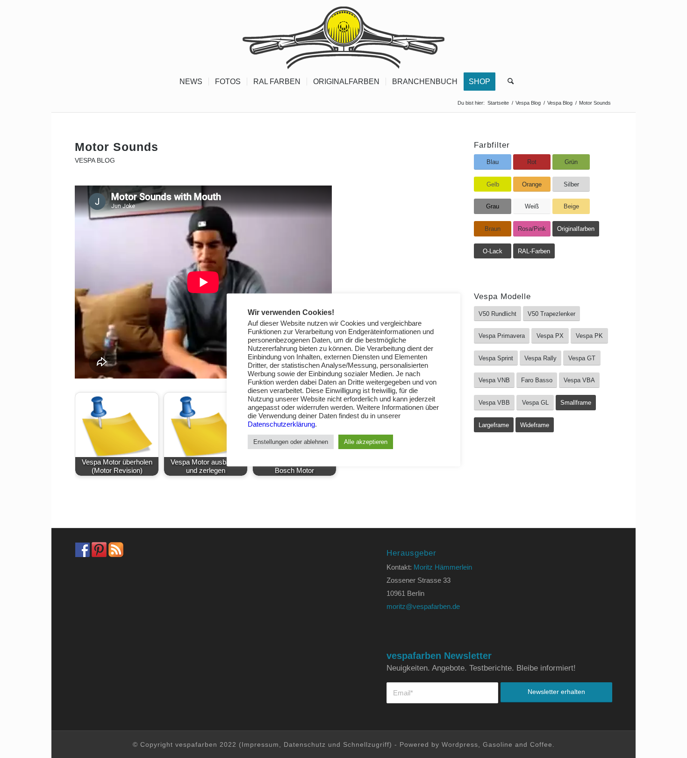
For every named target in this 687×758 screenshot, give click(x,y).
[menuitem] (190, 81)
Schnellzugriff (366, 744)
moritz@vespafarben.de (423, 606)
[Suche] (507, 81)
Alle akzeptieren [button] (365, 441)
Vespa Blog (95, 160)
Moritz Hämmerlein (443, 567)
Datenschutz (305, 744)
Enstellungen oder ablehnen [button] (290, 441)
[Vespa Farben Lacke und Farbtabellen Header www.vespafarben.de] (343, 35)
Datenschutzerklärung (281, 424)
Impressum (260, 744)
